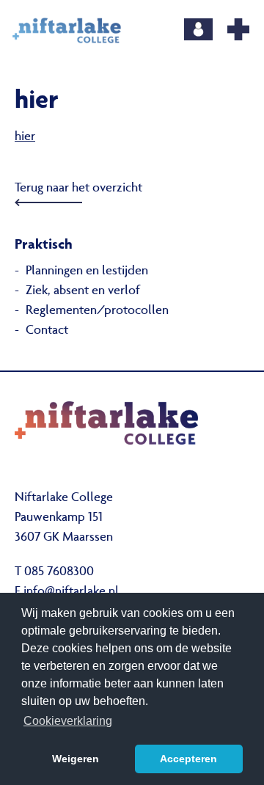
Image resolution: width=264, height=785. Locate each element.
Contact (47, 330)
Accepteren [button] (188, 758)
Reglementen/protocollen (97, 311)
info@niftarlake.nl (71, 592)
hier (25, 137)
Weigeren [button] (75, 758)
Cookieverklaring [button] (67, 721)
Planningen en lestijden (87, 271)
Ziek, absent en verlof (83, 291)
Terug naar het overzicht (78, 188)
